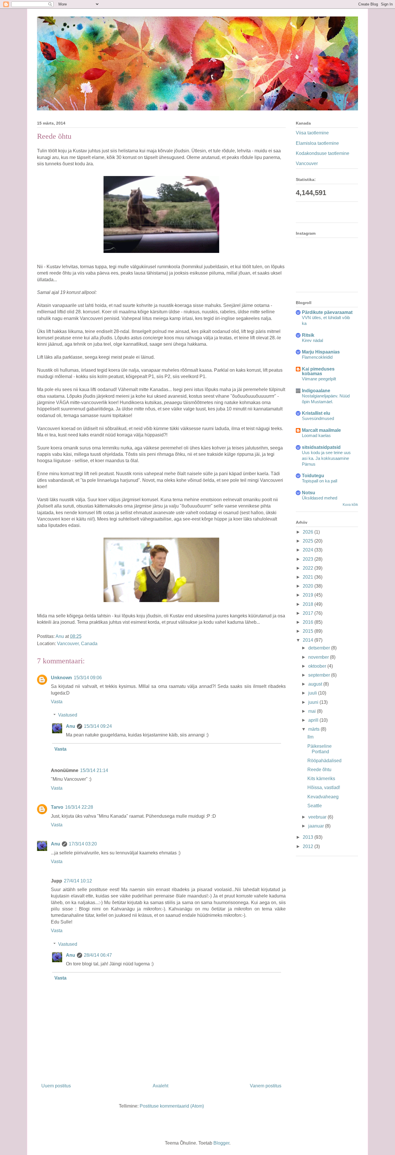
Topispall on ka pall (319, 480)
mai (312, 711)
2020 (308, 586)
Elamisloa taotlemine (317, 143)
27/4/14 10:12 (78, 880)
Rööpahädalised (324, 760)
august (315, 684)
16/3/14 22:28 (79, 807)
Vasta (56, 701)
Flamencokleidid (317, 357)
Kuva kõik (350, 505)
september (319, 675)
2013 (308, 837)
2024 (308, 549)
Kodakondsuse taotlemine (322, 153)
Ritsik (308, 335)
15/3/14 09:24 (98, 726)
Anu (70, 726)
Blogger (221, 1143)
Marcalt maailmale (321, 430)
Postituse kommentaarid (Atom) (172, 1106)
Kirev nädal (312, 340)
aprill (314, 720)
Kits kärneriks (321, 778)
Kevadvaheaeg (323, 796)
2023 (308, 559)
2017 (308, 613)
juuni (314, 702)
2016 (308, 622)
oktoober (317, 666)
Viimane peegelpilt (319, 378)
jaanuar (316, 825)
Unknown (61, 677)
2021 (308, 577)
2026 (308, 532)
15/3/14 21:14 (94, 770)
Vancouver (307, 163)
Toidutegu (313, 475)
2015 (308, 631)
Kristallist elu (316, 413)
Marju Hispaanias (321, 351)
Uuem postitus (56, 1085)
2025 (308, 540)
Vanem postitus (265, 1085)
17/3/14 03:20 (83, 843)
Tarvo (57, 807)
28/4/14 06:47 (98, 955)
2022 (308, 568)
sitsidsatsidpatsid (321, 447)
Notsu (308, 492)
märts (314, 729)
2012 (308, 846)
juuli (313, 693)
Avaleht (160, 1085)
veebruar (318, 817)
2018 (308, 604)
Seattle (314, 805)
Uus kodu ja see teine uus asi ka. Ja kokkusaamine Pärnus (326, 458)
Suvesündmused (318, 418)
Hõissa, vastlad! (323, 787)
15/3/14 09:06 (88, 677)
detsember (319, 647)
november (319, 657)
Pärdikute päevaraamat (327, 312)
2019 (308, 595)
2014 (308, 640)
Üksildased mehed (319, 497)
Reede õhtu (319, 769)
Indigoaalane (316, 390)
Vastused (67, 714)
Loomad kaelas (316, 435)
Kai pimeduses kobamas (318, 371)
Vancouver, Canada (77, 643)
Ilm (310, 736)
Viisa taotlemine (312, 132)
